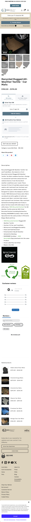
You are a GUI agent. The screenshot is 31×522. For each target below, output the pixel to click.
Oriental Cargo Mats (17, 378)
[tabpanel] (15, 335)
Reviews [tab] (6, 316)
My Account (5, 487)
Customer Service (7, 489)
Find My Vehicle (16, 22)
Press (15, 469)
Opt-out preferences (9, 519)
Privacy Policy (5, 494)
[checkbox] (6, 329)
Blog (15, 474)
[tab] (9, 97)
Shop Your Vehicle (7, 485)
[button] (28, 502)
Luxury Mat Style (12, 148)
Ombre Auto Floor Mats (18, 367)
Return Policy (5, 492)
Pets (3, 474)
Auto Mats (4, 467)
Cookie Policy (5, 497)
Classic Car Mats (16, 398)
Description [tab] (6, 165)
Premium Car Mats (16, 408)
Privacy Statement (21, 519)
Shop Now (15, 5)
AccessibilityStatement (18, 480)
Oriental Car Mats (16, 388)
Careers (16, 477)
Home (3, 472)
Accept (15, 516)
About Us (17, 467)
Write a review (15, 309)
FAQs (15, 472)
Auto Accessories (6, 469)
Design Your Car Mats (17, 418)
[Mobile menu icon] (27, 10)
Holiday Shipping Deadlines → (15, 2)
